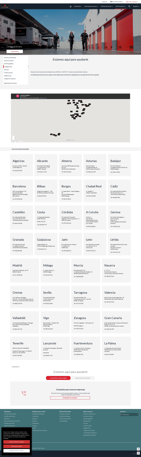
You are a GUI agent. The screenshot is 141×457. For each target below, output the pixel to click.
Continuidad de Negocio (90, 432)
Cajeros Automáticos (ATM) (12, 421)
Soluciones (77, 6)
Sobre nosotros (120, 6)
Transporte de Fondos (10, 414)
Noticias (6, 69)
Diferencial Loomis (106, 6)
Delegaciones (8, 66)
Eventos (34, 421)
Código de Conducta (10, 78)
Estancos (34, 418)
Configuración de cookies (37, 448)
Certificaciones (8, 72)
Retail (34, 428)
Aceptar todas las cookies (16, 442)
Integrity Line (7, 75)
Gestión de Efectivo (9, 416)
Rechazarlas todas (16, 446)
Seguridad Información (10, 83)
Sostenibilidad (63, 421)
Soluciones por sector (90, 6)
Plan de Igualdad (8, 63)
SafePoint (7, 418)
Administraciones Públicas (39, 430)
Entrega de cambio (9, 423)
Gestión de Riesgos (64, 416)
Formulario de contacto (70, 398)
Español (135, 6)
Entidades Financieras (38, 414)
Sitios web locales (117, 1)
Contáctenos (15, 51)
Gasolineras (35, 423)
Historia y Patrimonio (10, 57)
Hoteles (34, 425)
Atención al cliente (64, 414)
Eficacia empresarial (65, 418)
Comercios (35, 416)
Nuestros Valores (9, 60)
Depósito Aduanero (9, 425)
